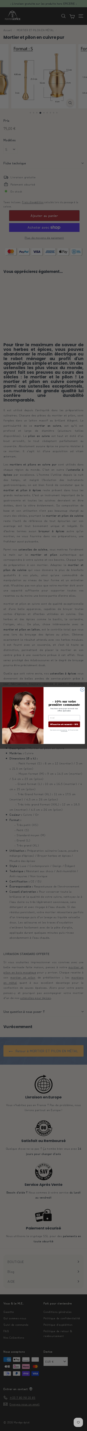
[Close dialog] (82, 689)
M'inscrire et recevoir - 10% (64, 724)
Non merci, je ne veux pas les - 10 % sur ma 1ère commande (64, 730)
